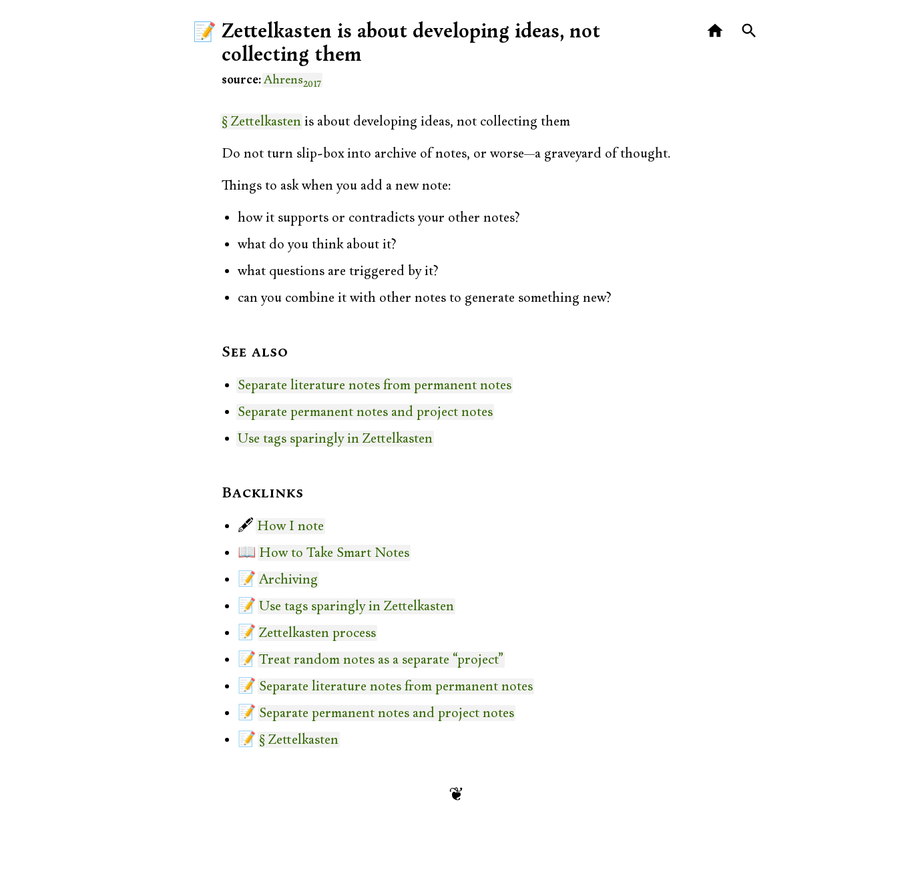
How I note (290, 526)
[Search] (749, 31)
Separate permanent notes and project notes (365, 412)
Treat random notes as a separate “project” (381, 660)
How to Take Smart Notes (334, 553)
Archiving (288, 580)
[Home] (715, 31)
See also (255, 352)
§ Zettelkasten (261, 122)
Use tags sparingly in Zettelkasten (335, 439)
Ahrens (292, 80)
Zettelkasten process (317, 633)
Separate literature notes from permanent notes (374, 385)
